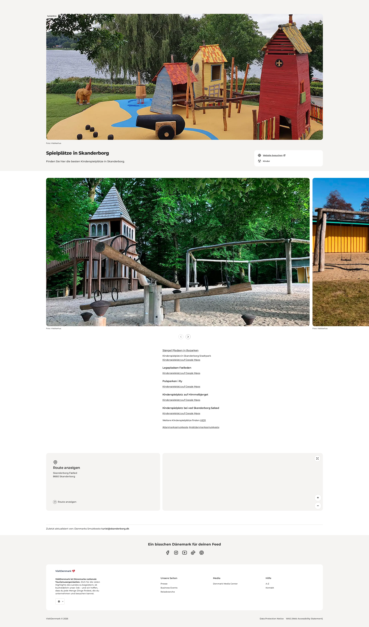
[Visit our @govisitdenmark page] (193, 552)
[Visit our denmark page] (167, 552)
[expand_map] (317, 458)
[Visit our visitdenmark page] (184, 552)
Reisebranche (168, 591)
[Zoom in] (318, 497)
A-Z (267, 583)
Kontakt (270, 587)
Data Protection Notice (272, 618)
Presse (164, 583)
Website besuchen (273, 155)
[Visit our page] (176, 552)
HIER (203, 420)
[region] (242, 482)
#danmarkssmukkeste (175, 427)
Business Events (169, 587)
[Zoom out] (318, 505)
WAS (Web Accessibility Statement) (304, 618)
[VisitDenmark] (65, 571)
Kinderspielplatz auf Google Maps (181, 360)
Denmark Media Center (225, 583)
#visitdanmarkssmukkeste (204, 427)
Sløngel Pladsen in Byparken (180, 350)
